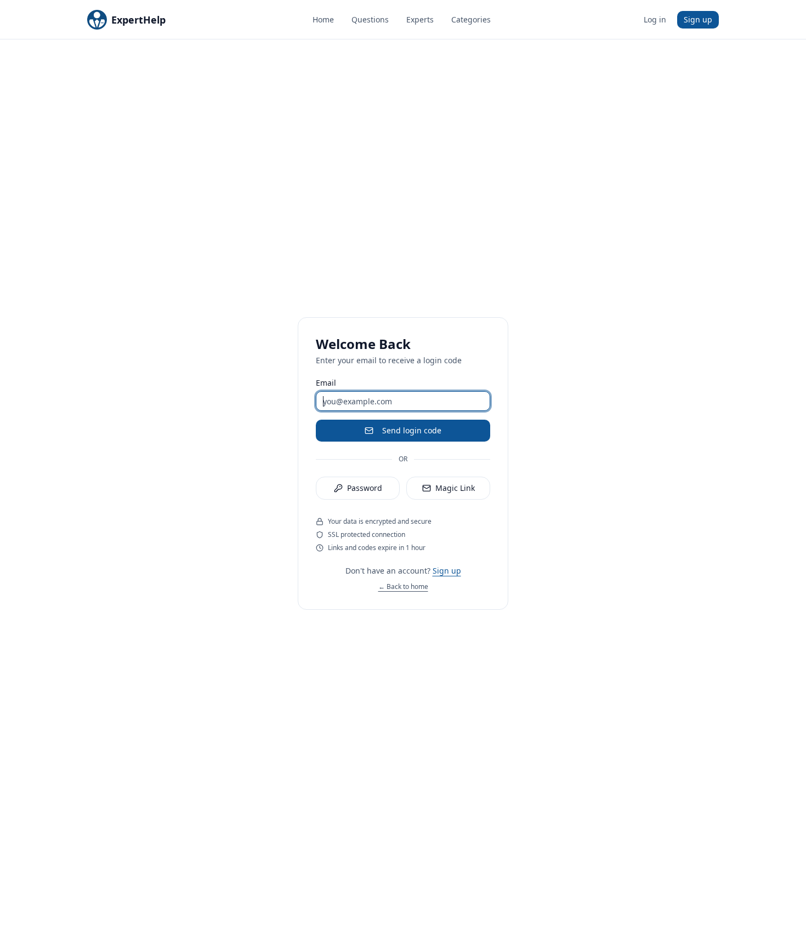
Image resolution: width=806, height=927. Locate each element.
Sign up (698, 19)
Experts (420, 19)
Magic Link (455, 488)
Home (323, 19)
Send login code (411, 430)
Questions (370, 19)
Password (364, 488)
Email (326, 383)
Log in (655, 19)
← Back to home (403, 586)
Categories (471, 19)
